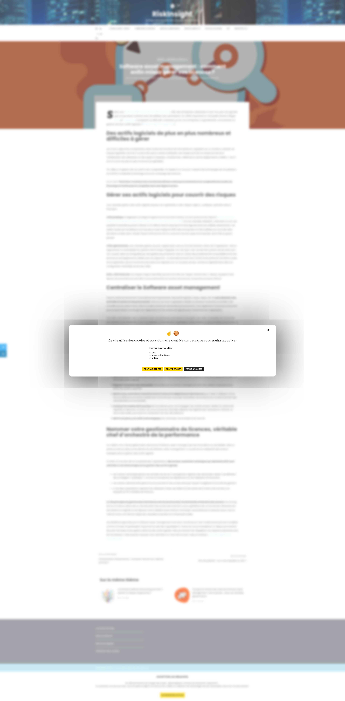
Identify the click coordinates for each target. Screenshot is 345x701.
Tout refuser (173, 369)
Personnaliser (193, 369)
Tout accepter (152, 369)
